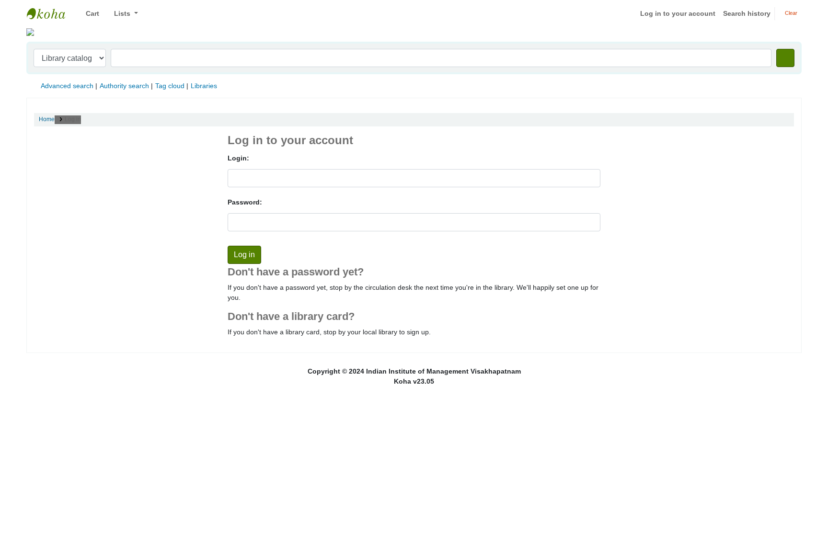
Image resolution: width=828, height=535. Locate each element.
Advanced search (67, 86)
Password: (245, 202)
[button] (89, 14)
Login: (238, 158)
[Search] (785, 58)
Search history (746, 13)
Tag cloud (169, 86)
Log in (73, 119)
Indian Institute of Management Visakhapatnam (51, 13)
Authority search (124, 86)
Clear (790, 13)
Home (47, 119)
